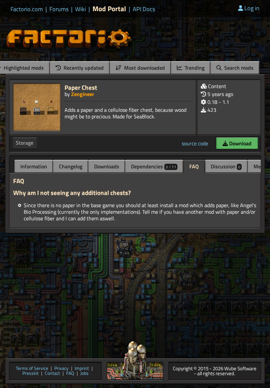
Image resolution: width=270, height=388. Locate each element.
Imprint (82, 368)
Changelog (70, 166)
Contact (52, 373)
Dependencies (153, 166)
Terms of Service (32, 368)
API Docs (144, 9)
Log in (251, 8)
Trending (193, 68)
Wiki (80, 9)
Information (33, 166)
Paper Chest (81, 87)
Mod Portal (109, 8)
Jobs (84, 373)
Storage (24, 143)
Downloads (106, 166)
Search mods (238, 68)
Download (240, 143)
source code (195, 143)
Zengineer (82, 94)
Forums (58, 9)
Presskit (30, 373)
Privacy (61, 368)
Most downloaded (144, 68)
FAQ (194, 166)
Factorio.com (27, 9)
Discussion (225, 166)
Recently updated (83, 68)
